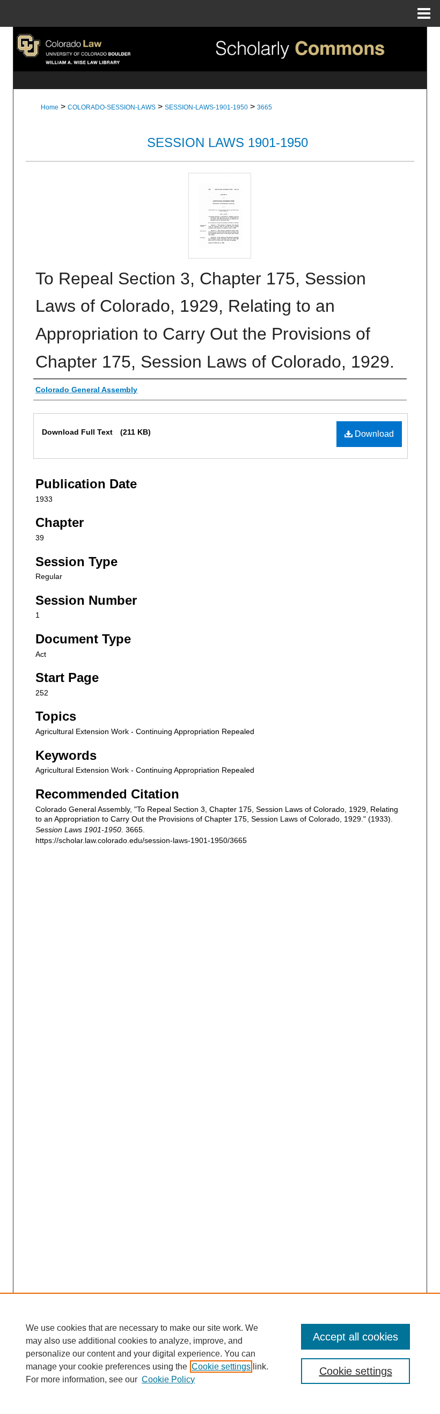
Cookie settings (221, 1366)
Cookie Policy (168, 1379)
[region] (220, 1353)
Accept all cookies (355, 1337)
